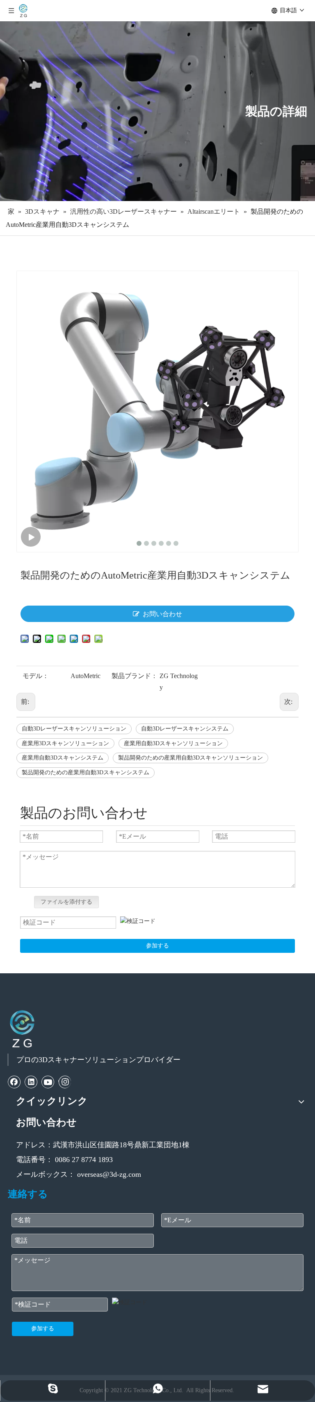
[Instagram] (64, 1081)
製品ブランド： (135, 675)
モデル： (36, 675)
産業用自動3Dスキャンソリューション (173, 743)
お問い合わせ (162, 614)
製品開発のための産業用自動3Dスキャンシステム (85, 772)
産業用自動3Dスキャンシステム (62, 758)
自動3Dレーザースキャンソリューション (74, 729)
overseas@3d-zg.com (109, 1174)
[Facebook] (14, 1081)
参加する (157, 946)
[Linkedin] (31, 1081)
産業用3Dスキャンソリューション (65, 743)
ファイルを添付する (66, 902)
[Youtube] (48, 1081)
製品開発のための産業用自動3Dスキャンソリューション (190, 758)
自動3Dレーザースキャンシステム (184, 729)
